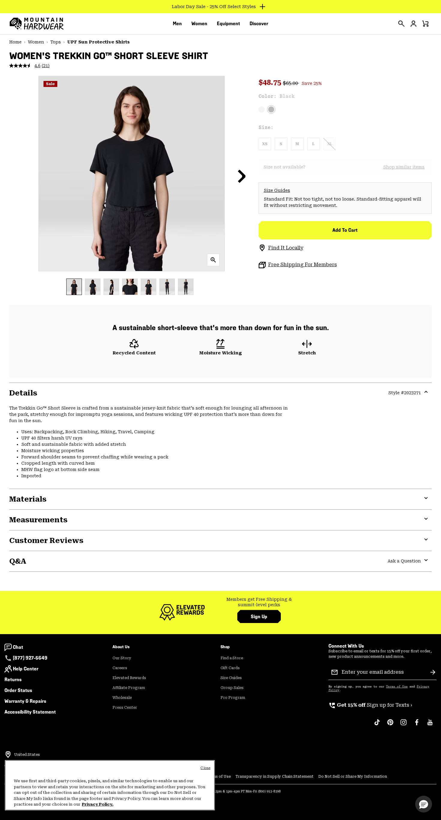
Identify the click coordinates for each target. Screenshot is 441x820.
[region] (110, 785)
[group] (259, 602)
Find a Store (231, 658)
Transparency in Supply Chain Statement (275, 776)
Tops (55, 42)
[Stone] (261, 109)
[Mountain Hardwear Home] (37, 24)
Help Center (25, 669)
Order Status (18, 690)
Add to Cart (345, 230)
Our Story (121, 658)
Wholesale (122, 698)
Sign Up (259, 616)
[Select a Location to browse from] (8, 754)
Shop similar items (403, 167)
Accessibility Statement (30, 712)
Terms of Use (397, 686)
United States (27, 755)
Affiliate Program (128, 688)
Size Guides (277, 190)
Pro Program (232, 698)
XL (329, 144)
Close (205, 768)
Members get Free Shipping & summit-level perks (259, 602)
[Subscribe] (432, 672)
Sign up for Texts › (370, 705)
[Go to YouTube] (429, 725)
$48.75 (271, 82)
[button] (241, 176)
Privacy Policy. (97, 804)
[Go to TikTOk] (377, 725)
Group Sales (232, 688)
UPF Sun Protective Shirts (98, 42)
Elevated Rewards (129, 678)
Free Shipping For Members (302, 264)
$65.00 (291, 83)
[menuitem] (177, 23)
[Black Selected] (271, 109)
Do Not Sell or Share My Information (352, 776)
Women (36, 42)
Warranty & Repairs (25, 701)
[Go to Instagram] (403, 725)
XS (265, 144)
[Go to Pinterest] (390, 725)
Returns (13, 679)
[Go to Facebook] (416, 725)
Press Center (124, 707)
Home (15, 42)
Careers (119, 668)
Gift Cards (230, 668)
